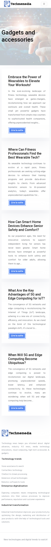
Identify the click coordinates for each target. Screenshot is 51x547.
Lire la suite (17, 130)
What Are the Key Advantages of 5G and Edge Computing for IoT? (26, 294)
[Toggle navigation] (44, 4)
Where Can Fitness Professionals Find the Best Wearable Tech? (24, 153)
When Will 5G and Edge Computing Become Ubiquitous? (25, 359)
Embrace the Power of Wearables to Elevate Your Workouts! (24, 81)
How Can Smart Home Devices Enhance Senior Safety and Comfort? (25, 226)
